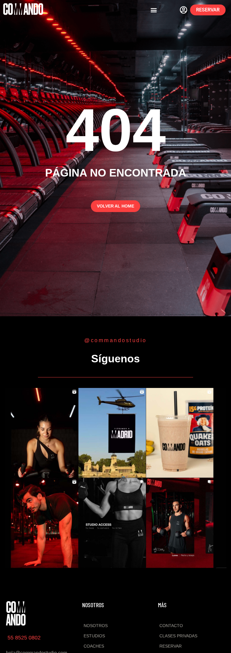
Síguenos (115, 358)
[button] (154, 10)
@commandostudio (115, 340)
